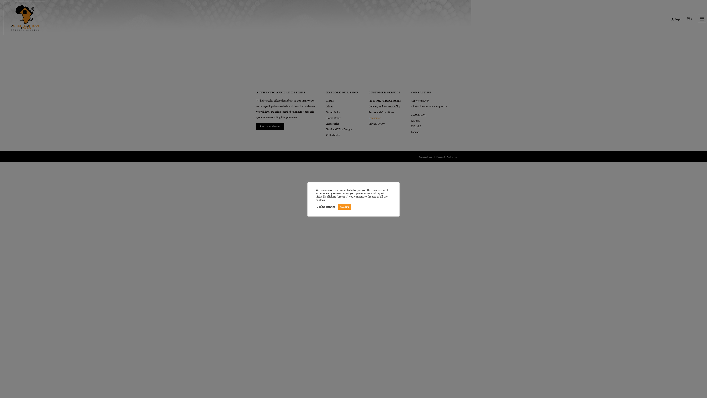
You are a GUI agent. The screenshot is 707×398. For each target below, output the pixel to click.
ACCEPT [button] (344, 206)
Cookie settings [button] (326, 206)
